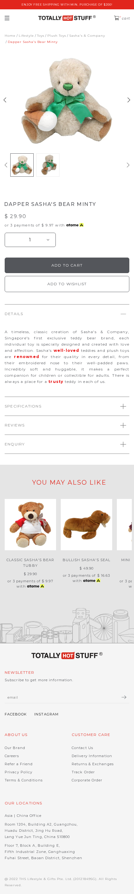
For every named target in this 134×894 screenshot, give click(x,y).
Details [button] (14, 313)
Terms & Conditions (24, 780)
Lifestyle (26, 36)
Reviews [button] (15, 425)
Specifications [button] (23, 406)
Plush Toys (56, 36)
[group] (22, 165)
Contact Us (82, 748)
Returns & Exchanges (93, 764)
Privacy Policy (18, 772)
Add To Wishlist (67, 284)
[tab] (67, 313)
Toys (40, 36)
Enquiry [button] (15, 444)
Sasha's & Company (87, 36)
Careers (12, 756)
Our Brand (15, 748)
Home (10, 36)
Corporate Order (87, 780)
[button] (6, 165)
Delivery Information (92, 756)
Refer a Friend (19, 764)
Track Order (83, 772)
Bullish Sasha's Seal (87, 560)
